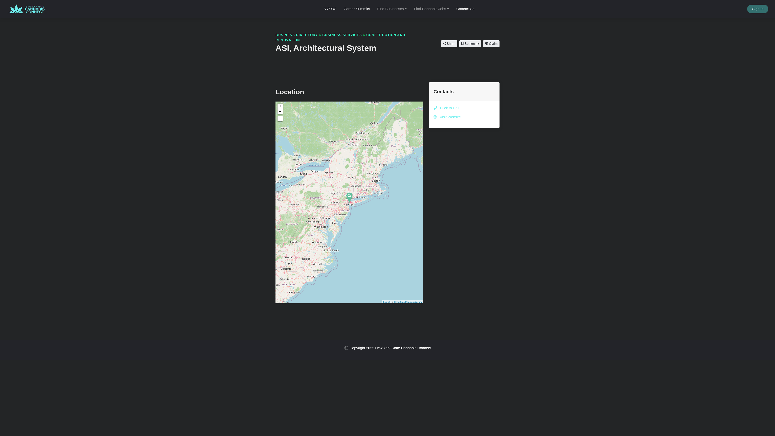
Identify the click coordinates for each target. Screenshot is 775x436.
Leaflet (386, 301)
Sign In (757, 9)
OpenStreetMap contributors (408, 301)
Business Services (342, 35)
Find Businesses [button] (390, 9)
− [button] (280, 111)
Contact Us (465, 9)
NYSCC (330, 9)
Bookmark (471, 43)
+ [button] (280, 106)
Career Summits (357, 9)
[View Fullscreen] (280, 118)
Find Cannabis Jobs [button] (430, 9)
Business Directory (296, 35)
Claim (492, 43)
